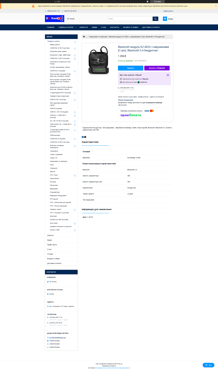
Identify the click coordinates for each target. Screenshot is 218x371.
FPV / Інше (54, 175)
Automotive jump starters (58, 51)
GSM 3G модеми (56, 108)
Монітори (53, 216)
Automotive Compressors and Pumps (60, 63)
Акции (94, 27)
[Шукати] (155, 19)
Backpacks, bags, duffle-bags (60, 55)
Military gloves (55, 44)
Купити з (153, 68)
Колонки (53, 182)
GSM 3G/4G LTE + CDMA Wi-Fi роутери (60, 125)
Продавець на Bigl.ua (109, 366)
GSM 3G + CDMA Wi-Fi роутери (58, 116)
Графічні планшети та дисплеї (61, 226)
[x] (85, 137)
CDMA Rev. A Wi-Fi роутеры (59, 58)
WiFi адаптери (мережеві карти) (59, 104)
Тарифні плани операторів (59, 96)
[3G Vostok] (54, 21)
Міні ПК (52, 171)
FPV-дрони (54, 199)
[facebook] (83, 137)
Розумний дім (55, 192)
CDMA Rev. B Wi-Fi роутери (59, 48)
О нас (103, 27)
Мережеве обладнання (58, 195)
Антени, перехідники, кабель (60, 67)
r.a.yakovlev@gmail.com (57, 337)
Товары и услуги (65, 27)
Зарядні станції (55, 209)
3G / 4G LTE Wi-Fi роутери (59, 121)
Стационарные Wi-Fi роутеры (60, 92)
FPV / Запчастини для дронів (60, 202)
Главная (50, 27)
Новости (84, 27)
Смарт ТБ (53, 158)
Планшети (53, 168)
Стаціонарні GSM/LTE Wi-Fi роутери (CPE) (59, 131)
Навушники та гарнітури (98, 37)
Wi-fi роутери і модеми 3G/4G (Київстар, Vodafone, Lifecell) (60, 75)
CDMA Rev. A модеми (57, 71)
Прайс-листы (52, 245)
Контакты (114, 27)
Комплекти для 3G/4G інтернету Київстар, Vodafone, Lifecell (61, 88)
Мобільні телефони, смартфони (57, 146)
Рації (52, 165)
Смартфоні (54, 151)
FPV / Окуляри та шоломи (59, 213)
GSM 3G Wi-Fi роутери (58, 99)
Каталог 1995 (54, 230)
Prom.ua (119, 364)
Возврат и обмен (130, 27)
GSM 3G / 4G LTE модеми (59, 112)
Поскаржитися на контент (103, 368)
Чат (210, 365)
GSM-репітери (55, 135)
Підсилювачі (54, 178)
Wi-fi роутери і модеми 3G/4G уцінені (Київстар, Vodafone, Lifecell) (60, 82)
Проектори (54, 185)
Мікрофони (54, 189)
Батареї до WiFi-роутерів (59, 219)
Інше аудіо (54, 223)
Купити (130, 68)
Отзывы (50, 254)
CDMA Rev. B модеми (57, 138)
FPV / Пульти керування (58, 206)
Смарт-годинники (56, 154)
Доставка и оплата (151, 27)
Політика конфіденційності (121, 368)
